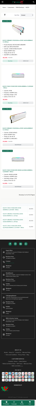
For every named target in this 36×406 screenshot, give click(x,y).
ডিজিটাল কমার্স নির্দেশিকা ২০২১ (17, 366)
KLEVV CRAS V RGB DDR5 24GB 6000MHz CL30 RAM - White (18, 87)
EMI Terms (19, 363)
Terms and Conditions (11, 354)
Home (4, 7)
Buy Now (10, 61)
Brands (6, 352)
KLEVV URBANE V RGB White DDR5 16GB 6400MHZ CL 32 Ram (18, 128)
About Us (11, 352)
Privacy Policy (21, 354)
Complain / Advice (12, 361)
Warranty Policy (26, 352)
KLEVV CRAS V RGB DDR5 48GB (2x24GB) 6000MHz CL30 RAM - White (18, 170)
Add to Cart (25, 60)
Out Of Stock (18, 144)
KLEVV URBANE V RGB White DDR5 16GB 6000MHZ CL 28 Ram (18, 41)
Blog (28, 354)
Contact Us (18, 352)
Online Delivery (23, 361)
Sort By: (17, 15)
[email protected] (10, 263)
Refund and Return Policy (9, 363)
